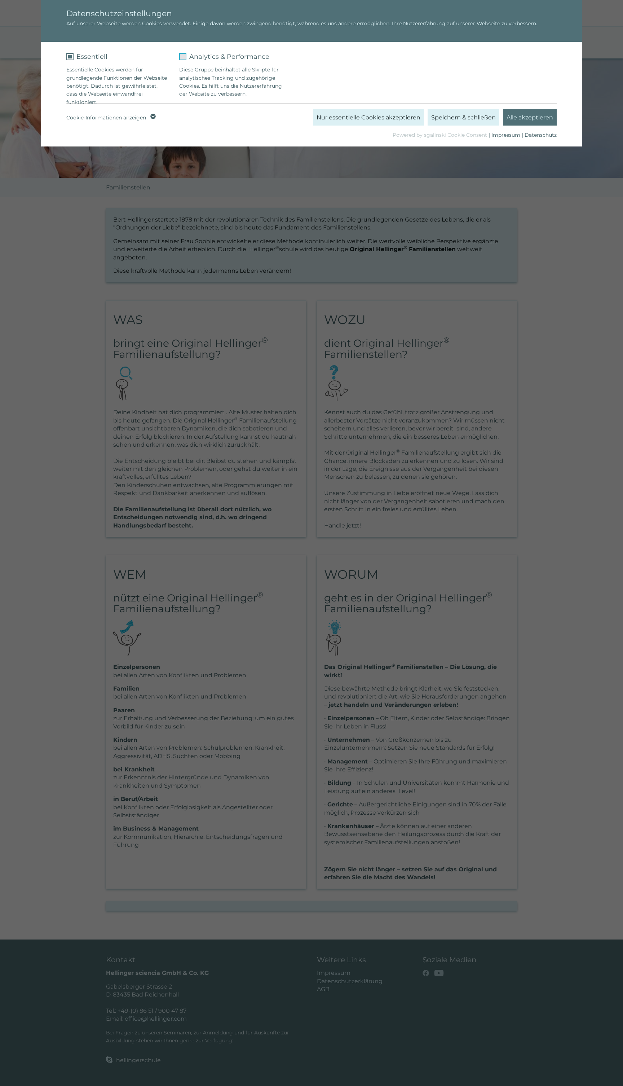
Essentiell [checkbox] (91, 57)
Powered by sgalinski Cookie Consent (441, 135)
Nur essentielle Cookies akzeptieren (368, 117)
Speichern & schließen (463, 117)
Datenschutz (541, 135)
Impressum (505, 135)
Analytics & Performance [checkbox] (229, 57)
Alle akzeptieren (530, 117)
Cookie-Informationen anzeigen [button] (106, 117)
